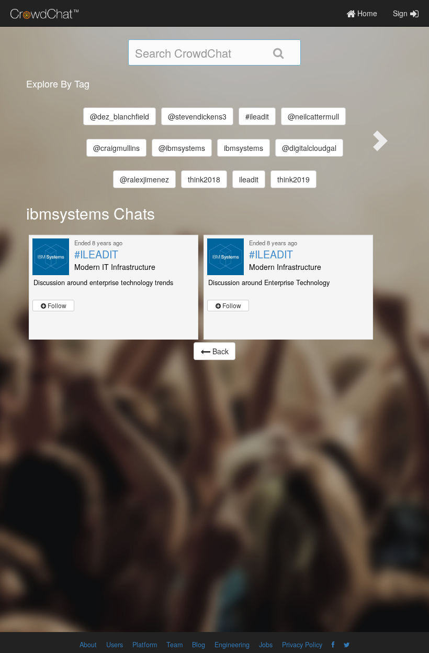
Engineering (232, 644)
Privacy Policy (302, 644)
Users (114, 644)
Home (366, 13)
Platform (144, 644)
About (88, 644)
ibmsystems (243, 148)
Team (174, 644)
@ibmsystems (182, 148)
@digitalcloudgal (309, 148)
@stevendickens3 (197, 116)
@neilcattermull (313, 116)
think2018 (204, 179)
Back (219, 351)
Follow (56, 305)
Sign (400, 13)
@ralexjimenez (144, 179)
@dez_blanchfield (119, 116)
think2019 (293, 179)
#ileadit (257, 116)
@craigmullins (116, 148)
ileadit (248, 179)
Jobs (266, 644)
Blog (198, 644)
